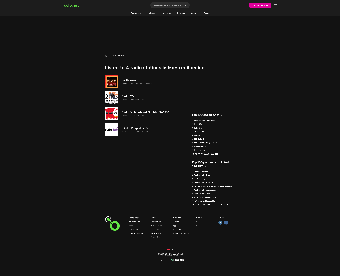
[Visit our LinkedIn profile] (220, 222)
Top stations (136, 13)
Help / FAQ (177, 230)
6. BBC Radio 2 (198, 139)
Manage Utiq (155, 233)
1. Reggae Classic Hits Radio (204, 120)
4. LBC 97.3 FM (198, 132)
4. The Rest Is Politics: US (202, 183)
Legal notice (155, 230)
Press (130, 226)
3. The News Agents (200, 179)
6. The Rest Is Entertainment (204, 190)
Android (199, 230)
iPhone (198, 222)
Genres (194, 13)
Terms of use (155, 222)
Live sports (166, 13)
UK (171, 250)
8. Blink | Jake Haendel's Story (204, 197)
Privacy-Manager (157, 237)
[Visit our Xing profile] (226, 222)
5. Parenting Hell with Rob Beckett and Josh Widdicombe (213, 186)
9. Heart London (198, 150)
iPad (197, 226)
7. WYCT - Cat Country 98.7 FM (204, 143)
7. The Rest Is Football (201, 194)
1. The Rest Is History (201, 171)
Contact (176, 222)
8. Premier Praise (199, 146)
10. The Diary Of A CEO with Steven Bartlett (210, 205)
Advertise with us (135, 230)
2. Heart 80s (197, 124)
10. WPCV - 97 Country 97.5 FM (205, 154)
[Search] (186, 5)
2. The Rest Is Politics (201, 175)
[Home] (106, 56)
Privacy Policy (156, 226)
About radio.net (134, 222)
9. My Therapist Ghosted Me (203, 201)
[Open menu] (275, 5)
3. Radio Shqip (198, 128)
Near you (181, 13)
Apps (175, 226)
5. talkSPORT (197, 135)
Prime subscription (181, 233)
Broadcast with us (135, 233)
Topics (206, 13)
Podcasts (151, 13)
